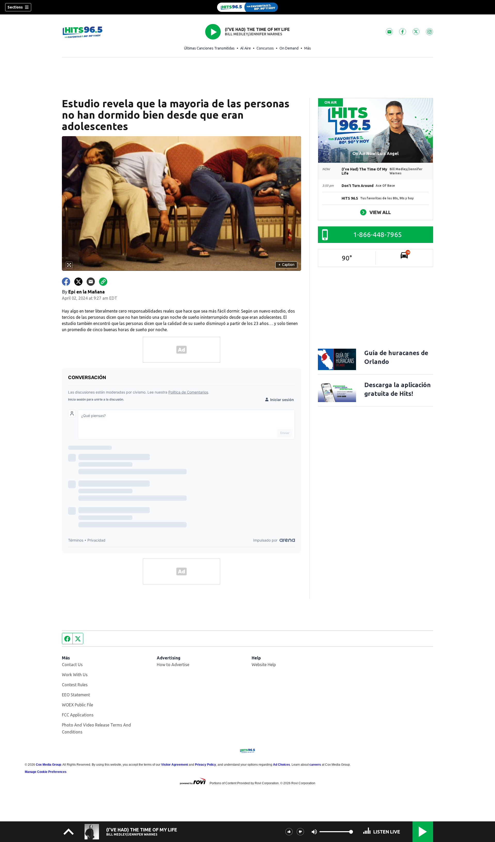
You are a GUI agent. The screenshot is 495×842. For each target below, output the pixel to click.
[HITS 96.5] (247, 7)
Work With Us (75, 674)
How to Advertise (173, 664)
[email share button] (91, 281)
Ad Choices (281, 764)
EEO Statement (76, 694)
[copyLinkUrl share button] (103, 281)
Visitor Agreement (174, 764)
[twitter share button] (78, 281)
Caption (286, 265)
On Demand (289, 48)
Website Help (264, 664)
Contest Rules (75, 684)
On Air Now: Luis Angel (375, 153)
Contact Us (72, 664)
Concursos (265, 48)
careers (315, 764)
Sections (15, 7)
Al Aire (245, 48)
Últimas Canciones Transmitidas (209, 48)
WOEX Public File (77, 704)
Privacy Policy (205, 764)
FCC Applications (78, 715)
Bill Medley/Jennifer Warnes (253, 34)
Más (307, 48)
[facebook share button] (66, 281)
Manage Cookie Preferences (46, 772)
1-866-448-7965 (377, 234)
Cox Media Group (48, 764)
